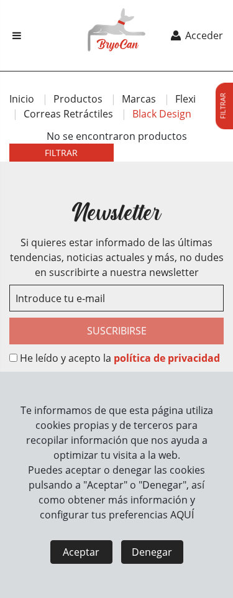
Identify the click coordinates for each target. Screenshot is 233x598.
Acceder (203, 35)
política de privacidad (167, 358)
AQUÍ (182, 515)
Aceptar (81, 552)
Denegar (152, 552)
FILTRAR (61, 153)
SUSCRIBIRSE (117, 331)
